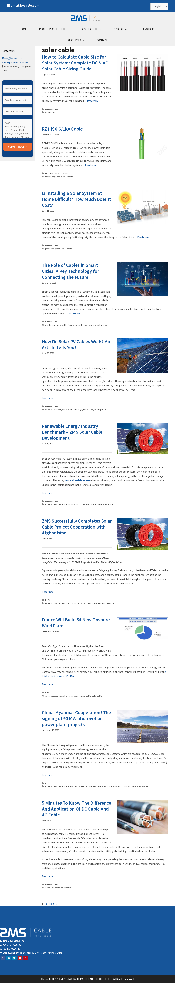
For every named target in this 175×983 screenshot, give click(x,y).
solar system (100, 409)
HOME (24, 29)
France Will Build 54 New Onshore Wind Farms (76, 623)
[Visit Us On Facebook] (3, 959)
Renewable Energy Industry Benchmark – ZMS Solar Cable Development (72, 432)
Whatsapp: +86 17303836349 (16, 62)
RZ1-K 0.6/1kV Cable (62, 129)
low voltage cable (53, 176)
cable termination (70, 504)
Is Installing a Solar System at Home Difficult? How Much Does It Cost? (76, 199)
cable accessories (53, 409)
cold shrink (85, 504)
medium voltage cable (82, 603)
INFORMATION (51, 109)
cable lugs (77, 409)
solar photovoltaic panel (124, 786)
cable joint (67, 409)
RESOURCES (74, 40)
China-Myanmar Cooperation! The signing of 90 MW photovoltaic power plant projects (76, 718)
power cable (96, 504)
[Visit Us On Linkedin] (8, 959)
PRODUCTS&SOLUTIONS (52, 29)
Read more (93, 101)
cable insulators (69, 786)
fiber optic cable (75, 324)
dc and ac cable (52, 887)
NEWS (47, 599)
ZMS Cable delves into (78, 480)
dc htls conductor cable (56, 324)
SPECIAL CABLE (122, 29)
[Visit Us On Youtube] (20, 959)
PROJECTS (148, 29)
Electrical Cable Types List (57, 173)
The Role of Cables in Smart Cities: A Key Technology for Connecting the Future (70, 271)
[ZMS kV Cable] (87, 18)
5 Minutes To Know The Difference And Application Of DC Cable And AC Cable (76, 809)
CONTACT (102, 40)
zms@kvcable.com (25, 5)
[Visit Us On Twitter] (14, 959)
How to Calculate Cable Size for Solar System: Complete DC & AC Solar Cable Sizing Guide (75, 63)
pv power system (53, 248)
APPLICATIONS (90, 29)
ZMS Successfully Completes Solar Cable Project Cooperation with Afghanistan (77, 527)
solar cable (50, 112)
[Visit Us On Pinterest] (25, 959)
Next (53, 903)
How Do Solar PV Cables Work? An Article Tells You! (76, 344)
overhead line (90, 324)
